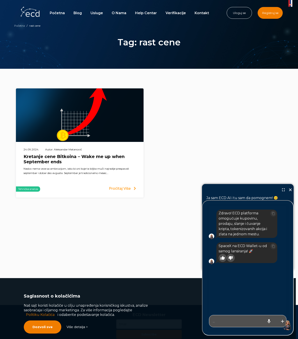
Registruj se (270, 13)
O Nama (119, 13)
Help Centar (146, 13)
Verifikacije (176, 13)
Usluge (97, 13)
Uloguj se (239, 13)
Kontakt (202, 13)
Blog (78, 13)
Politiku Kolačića (40, 315)
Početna (57, 13)
